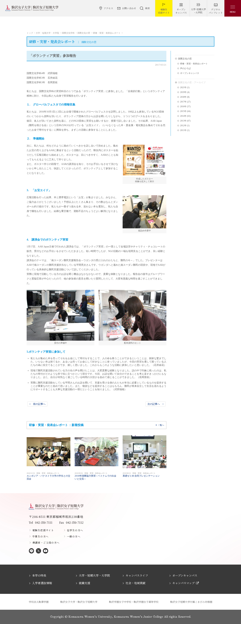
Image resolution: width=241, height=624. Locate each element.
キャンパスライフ (137, 575)
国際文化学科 (68, 33)
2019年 (183, 92)
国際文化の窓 (83, 33)
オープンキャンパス (189, 73)
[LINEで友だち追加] (31, 551)
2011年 (183, 130)
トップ (30, 33)
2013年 (183, 121)
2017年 (183, 102)
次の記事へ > (155, 404)
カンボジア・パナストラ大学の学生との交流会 (48, 476)
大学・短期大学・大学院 (47, 33)
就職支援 (84, 583)
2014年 (183, 116)
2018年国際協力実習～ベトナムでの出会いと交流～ (95, 476)
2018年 (183, 97)
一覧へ (161, 425)
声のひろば (185, 68)
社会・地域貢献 (135, 583)
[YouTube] (45, 551)
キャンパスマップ (183, 583)
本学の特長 (39, 575)
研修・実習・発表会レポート (106, 33)
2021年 (183, 87)
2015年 (183, 111)
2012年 (183, 125)
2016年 (183, 106)
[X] (38, 551)
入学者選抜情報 (42, 583)
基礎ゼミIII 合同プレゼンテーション (141, 474)
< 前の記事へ (37, 404)
